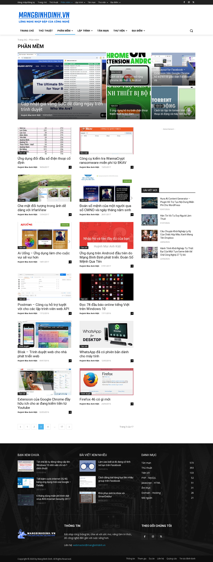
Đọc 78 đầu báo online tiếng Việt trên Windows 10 (104, 307)
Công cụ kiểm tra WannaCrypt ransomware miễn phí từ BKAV (103, 160)
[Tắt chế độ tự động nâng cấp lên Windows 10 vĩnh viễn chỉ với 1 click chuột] (26, 466)
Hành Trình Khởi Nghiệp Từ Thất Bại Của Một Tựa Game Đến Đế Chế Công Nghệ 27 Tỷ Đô (176, 251)
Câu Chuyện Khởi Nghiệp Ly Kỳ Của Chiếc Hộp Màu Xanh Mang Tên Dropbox (176, 234)
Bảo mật (84, 153)
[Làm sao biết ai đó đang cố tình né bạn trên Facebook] (88, 466)
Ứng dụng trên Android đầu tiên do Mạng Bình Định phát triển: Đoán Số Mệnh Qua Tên (106, 257)
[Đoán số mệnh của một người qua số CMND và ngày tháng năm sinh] (106, 188)
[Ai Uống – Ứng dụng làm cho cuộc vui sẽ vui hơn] (45, 235)
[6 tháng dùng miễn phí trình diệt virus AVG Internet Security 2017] (26, 500)
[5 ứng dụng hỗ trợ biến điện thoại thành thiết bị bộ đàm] (129, 102)
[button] (191, 31)
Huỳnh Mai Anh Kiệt (27, 167)
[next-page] (69, 427)
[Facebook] (184, 2)
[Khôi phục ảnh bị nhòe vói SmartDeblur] (88, 497)
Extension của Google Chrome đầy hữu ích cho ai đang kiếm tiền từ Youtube (44, 403)
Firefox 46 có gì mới (95, 399)
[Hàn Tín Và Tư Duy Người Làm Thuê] (149, 220)
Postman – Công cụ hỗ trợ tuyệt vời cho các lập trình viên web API (43, 307)
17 (62, 426)
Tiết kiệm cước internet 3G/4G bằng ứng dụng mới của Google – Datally (53, 482)
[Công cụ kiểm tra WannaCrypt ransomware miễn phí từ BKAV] (106, 140)
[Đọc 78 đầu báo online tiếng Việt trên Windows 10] (106, 287)
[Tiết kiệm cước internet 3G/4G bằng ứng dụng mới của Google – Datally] (26, 483)
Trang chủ (22, 39)
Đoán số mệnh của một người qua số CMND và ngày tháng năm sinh (105, 208)
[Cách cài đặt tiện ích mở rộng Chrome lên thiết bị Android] (129, 69)
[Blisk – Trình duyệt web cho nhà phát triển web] (45, 334)
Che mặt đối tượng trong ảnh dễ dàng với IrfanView (42, 208)
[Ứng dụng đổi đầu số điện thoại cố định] (45, 140)
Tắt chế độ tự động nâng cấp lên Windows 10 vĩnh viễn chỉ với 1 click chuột (53, 465)
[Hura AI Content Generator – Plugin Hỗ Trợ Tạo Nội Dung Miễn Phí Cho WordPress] (149, 202)
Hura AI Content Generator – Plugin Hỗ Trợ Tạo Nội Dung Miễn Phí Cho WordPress (177, 201)
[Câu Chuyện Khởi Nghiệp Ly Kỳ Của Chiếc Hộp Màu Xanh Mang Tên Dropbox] (149, 235)
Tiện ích (25, 99)
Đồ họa (21, 200)
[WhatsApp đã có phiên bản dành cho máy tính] (106, 334)
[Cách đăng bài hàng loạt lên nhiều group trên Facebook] (88, 481)
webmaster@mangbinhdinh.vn (89, 545)
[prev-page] (20, 427)
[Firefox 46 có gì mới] (106, 381)
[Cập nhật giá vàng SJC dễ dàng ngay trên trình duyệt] (62, 86)
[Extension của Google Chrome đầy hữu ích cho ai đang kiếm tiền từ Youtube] (45, 381)
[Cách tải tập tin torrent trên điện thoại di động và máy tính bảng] (173, 102)
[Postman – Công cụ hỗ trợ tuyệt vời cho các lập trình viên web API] (45, 287)
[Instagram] (189, 2)
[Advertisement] (131, 16)
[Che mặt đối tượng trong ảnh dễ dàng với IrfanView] (45, 188)
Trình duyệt (116, 72)
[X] (193, 2)
